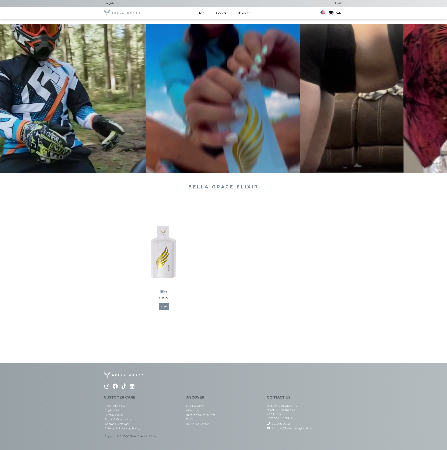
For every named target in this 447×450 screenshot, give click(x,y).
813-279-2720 (281, 423)
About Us (192, 410)
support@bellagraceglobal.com (293, 428)
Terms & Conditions (117, 419)
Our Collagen (195, 405)
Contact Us (112, 410)
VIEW (164, 306)
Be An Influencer (197, 423)
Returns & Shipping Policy (122, 428)
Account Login (114, 405)
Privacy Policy (113, 414)
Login (338, 3)
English (110, 3)
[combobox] (112, 3)
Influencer (243, 13)
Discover (220, 13)
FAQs (190, 419)
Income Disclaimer (116, 423)
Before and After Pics (200, 414)
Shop (200, 13)
